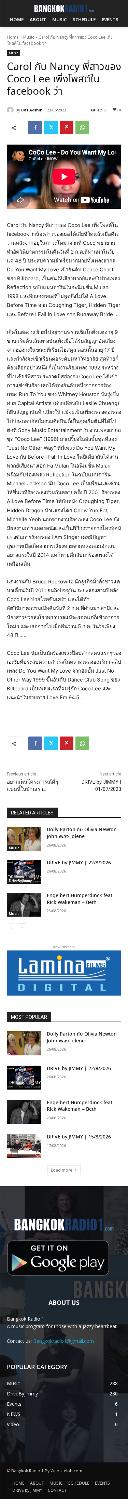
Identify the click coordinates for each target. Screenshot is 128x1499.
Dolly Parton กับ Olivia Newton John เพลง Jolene (82, 833)
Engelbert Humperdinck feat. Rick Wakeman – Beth (80, 899)
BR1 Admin (32, 109)
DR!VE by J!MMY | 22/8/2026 (79, 863)
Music (28, 37)
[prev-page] (11, 927)
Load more (61, 1170)
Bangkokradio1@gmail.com (63, 1341)
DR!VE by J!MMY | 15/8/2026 (79, 1137)
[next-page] (22, 927)
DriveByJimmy (20, 880)
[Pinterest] (66, 127)
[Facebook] (35, 127)
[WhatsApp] (82, 127)
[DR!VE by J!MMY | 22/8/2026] (24, 872)
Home (13, 37)
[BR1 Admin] (11, 110)
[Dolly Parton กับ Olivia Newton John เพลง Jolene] (24, 839)
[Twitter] (51, 127)
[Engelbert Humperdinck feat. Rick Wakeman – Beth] (24, 905)
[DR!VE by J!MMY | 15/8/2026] (24, 1146)
